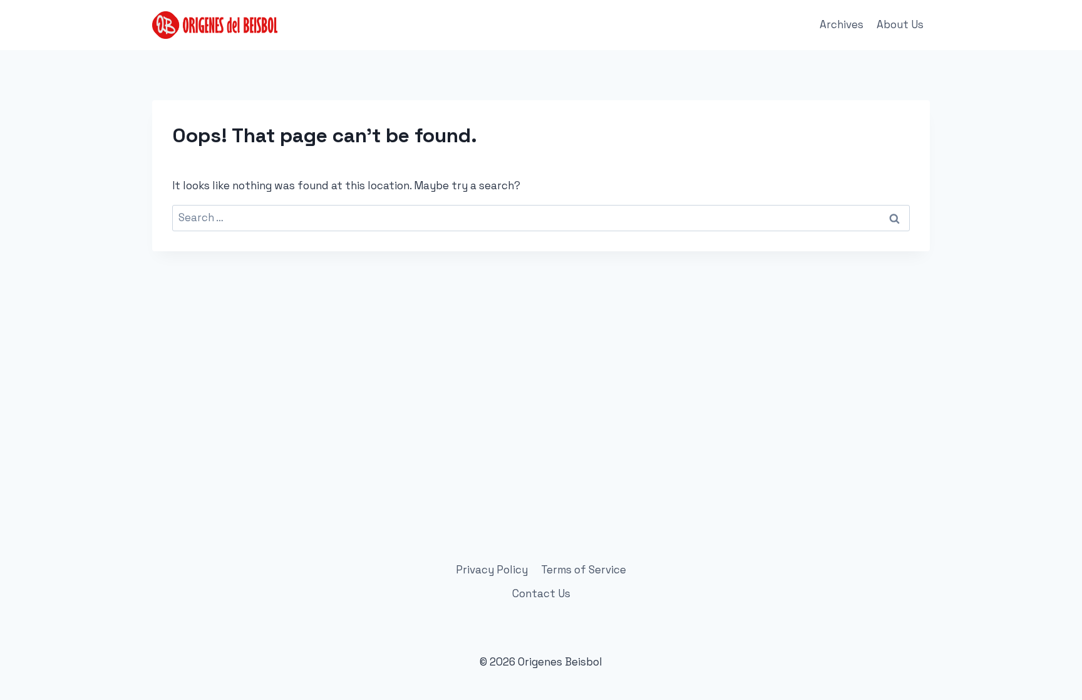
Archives (841, 24)
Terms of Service (583, 570)
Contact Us (541, 593)
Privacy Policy (492, 570)
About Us (900, 24)
